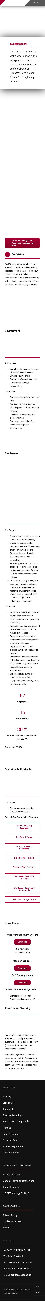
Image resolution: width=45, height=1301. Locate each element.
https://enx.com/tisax (15, 1068)
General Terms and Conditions (18, 1181)
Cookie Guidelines (12, 1221)
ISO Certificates (11, 1174)
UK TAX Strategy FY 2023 (16, 1193)
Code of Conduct (12, 1187)
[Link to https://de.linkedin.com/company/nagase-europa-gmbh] (38, 1289)
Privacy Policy (10, 1215)
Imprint (7, 1227)
